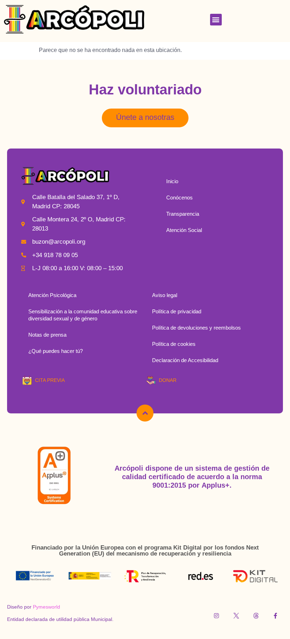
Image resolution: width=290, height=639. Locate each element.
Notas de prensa (47, 335)
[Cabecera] (145, 413)
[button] (216, 19)
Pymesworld (46, 607)
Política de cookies (174, 344)
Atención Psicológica (52, 295)
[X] (236, 615)
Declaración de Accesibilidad (185, 360)
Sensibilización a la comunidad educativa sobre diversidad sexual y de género (82, 314)
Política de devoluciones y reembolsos (196, 328)
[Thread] (256, 615)
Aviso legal (164, 295)
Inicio (172, 181)
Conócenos (179, 197)
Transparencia (182, 214)
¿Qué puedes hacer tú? (55, 351)
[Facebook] (275, 615)
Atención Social (184, 230)
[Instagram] (216, 615)
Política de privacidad (176, 311)
